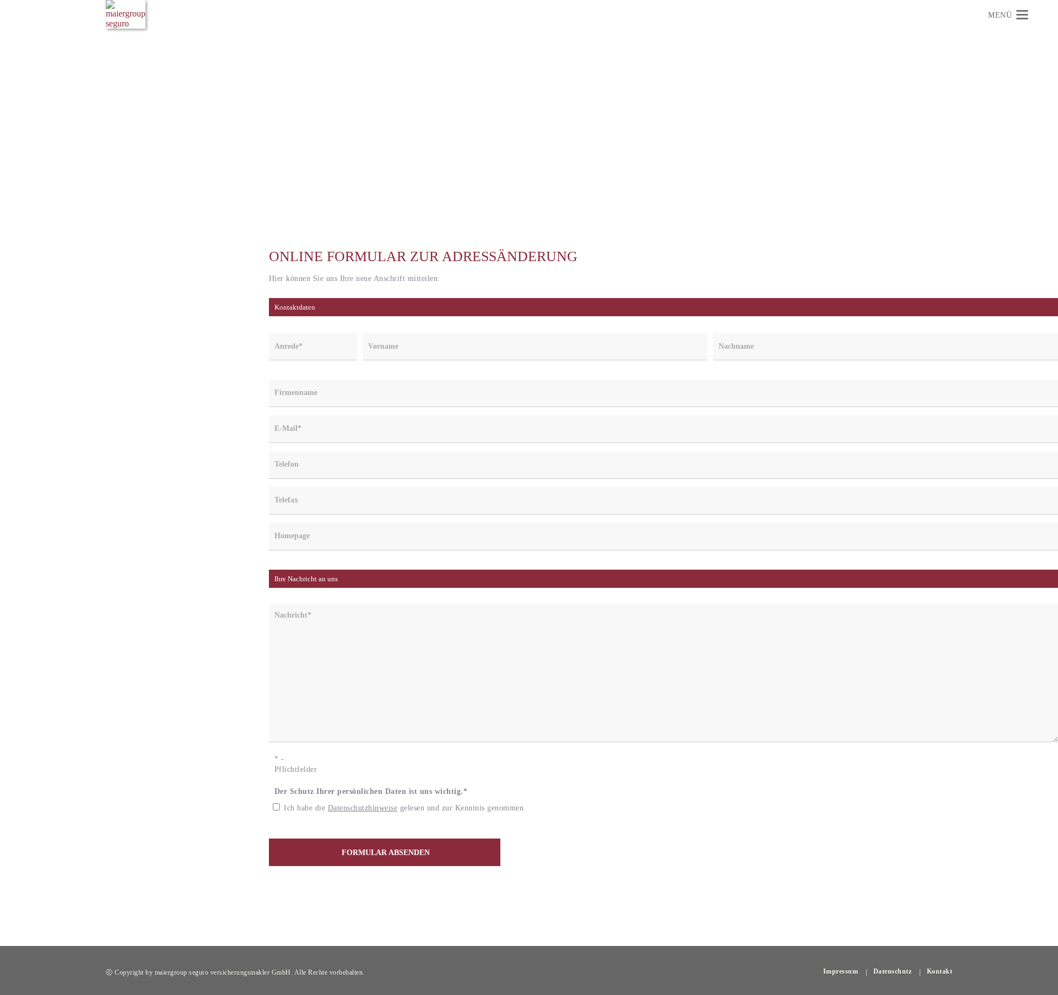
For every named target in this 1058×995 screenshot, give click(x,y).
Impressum (841, 971)
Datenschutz (892, 971)
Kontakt (940, 971)
